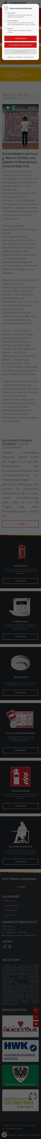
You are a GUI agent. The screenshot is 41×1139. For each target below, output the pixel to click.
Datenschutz (11, 57)
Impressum (19, 57)
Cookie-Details (29, 57)
